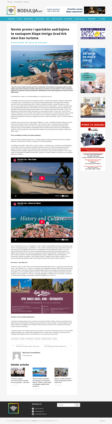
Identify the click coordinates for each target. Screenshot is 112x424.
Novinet (34, 420)
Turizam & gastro (80, 19)
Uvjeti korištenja (18, 2)
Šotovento (37, 338)
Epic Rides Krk (15, 338)
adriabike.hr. (52, 275)
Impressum (10, 2)
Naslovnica (11, 19)
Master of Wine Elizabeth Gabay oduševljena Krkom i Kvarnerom (63, 380)
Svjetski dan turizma (46, 338)
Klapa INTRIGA (29, 338)
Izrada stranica (48, 420)
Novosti (19, 19)
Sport (48, 19)
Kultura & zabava (57, 19)
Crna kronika (68, 19)
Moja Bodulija (28, 19)
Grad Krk (22, 338)
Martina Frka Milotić (18, 42)
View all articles (28, 355)
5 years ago (31, 42)
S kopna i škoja (39, 19)
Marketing (26, 2)
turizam (55, 338)
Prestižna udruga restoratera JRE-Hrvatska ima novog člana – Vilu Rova (20, 380)
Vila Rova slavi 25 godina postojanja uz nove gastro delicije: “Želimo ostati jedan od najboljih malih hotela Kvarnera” (42, 382)
